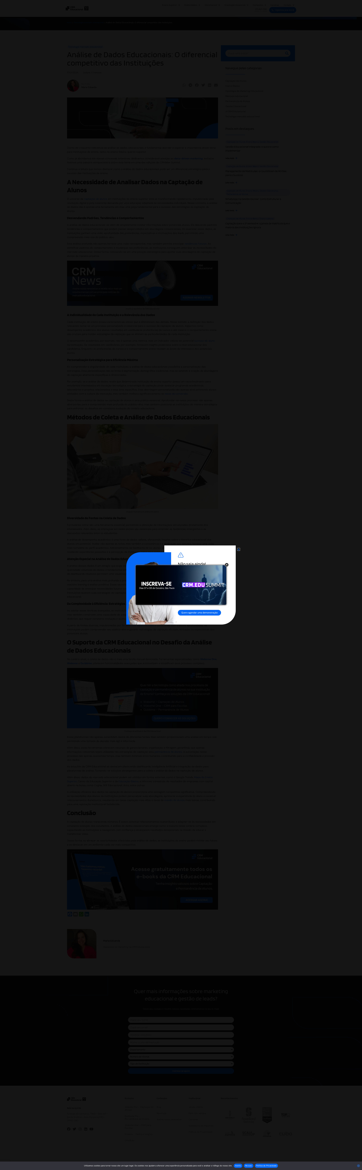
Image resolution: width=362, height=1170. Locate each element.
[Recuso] (358, 1165)
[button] (239, 549)
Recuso (248, 1165)
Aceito (238, 1165)
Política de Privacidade (266, 1165)
